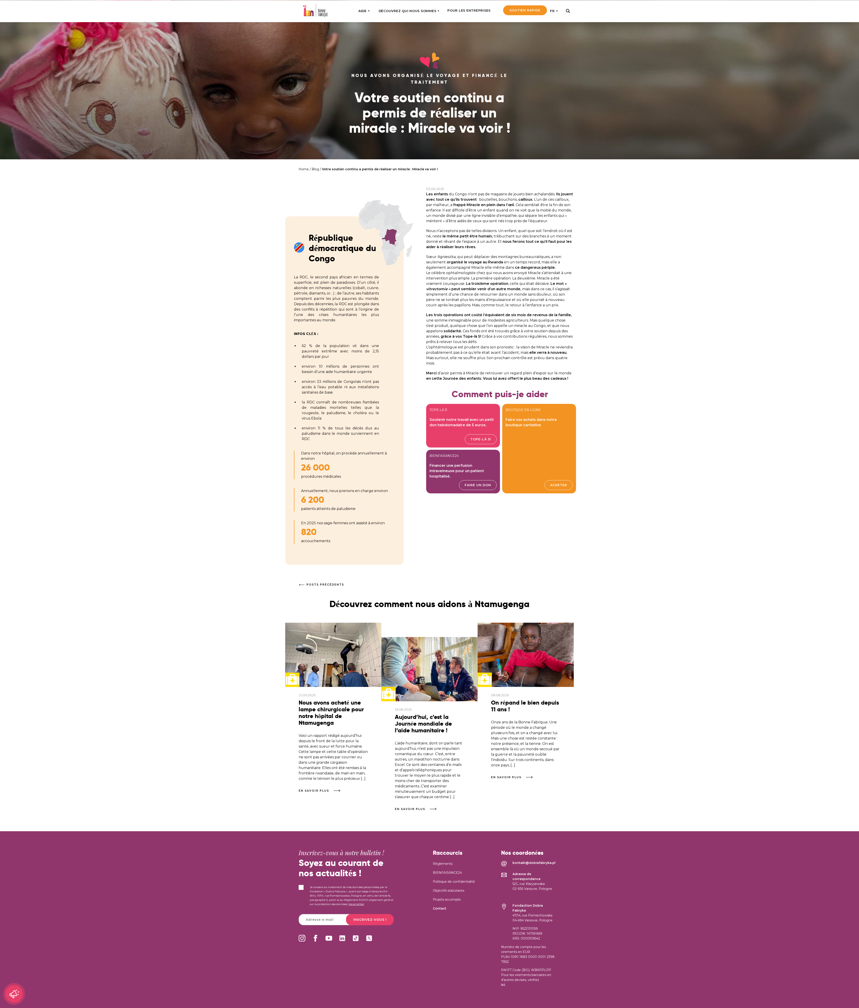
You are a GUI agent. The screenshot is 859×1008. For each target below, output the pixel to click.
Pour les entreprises (469, 11)
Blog (315, 169)
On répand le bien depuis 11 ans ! (525, 706)
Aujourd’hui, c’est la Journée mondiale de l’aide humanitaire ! (423, 723)
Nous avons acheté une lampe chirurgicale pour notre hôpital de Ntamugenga (331, 713)
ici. (503, 985)
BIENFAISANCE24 (447, 873)
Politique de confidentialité (454, 882)
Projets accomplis (447, 899)
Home (304, 169)
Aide (362, 11)
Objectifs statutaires (448, 891)
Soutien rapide (525, 10)
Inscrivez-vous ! (370, 920)
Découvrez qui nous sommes (407, 11)
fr (552, 11)
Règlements (443, 864)
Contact (439, 908)
